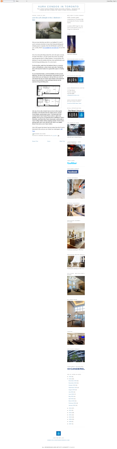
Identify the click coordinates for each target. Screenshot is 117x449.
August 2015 (72, 389)
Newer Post (35, 141)
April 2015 (71, 398)
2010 (70, 417)
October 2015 (72, 385)
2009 (70, 419)
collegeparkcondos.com (73, 95)
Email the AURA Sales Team (74, 103)
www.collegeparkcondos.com (58, 440)
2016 (70, 376)
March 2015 (72, 401)
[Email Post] (58, 135)
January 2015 (72, 405)
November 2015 (73, 383)
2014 (70, 408)
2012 (70, 412)
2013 (70, 410)
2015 (70, 378)
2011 (70, 414)
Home (48, 141)
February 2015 (72, 403)
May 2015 (71, 396)
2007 (70, 423)
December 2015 (73, 380)
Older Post (62, 141)
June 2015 (71, 394)
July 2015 (71, 392)
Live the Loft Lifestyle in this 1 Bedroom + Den (47, 19)
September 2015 (73, 387)
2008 (70, 421)
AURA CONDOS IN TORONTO (58, 6)
